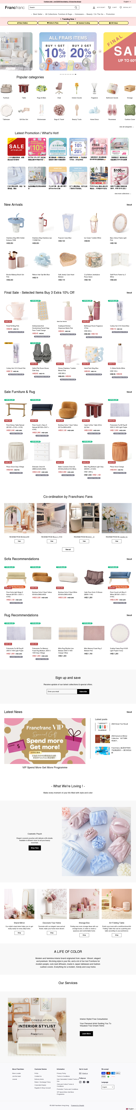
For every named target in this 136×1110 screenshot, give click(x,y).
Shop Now (35, 848)
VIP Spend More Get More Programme (44, 767)
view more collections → (123, 193)
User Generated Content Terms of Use (68, 1080)
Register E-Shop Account (43, 1088)
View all (129, 205)
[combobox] (54, 7)
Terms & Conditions (63, 1076)
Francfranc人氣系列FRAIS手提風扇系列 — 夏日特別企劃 (121, 750)
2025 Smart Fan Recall (119, 724)
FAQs (36, 1073)
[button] (131, 1109)
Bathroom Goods (112, 98)
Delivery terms (39, 1079)
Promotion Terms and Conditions (67, 1089)
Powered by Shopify (77, 1105)
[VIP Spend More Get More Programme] (45, 741)
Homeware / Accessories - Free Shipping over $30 (62, 1)
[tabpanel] (68, 51)
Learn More (86, 1034)
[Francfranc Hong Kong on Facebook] (84, 1082)
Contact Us (38, 1076)
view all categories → (126, 127)
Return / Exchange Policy (43, 1082)
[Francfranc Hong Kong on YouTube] (88, 1082)
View (19, 541)
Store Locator (16, 1073)
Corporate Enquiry (40, 1085)
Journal (14, 1079)
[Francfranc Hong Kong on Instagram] (80, 1082)
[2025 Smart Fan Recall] (102, 727)
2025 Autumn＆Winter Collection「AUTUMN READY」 (119, 738)
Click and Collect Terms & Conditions (65, 1085)
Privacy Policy (61, 1073)
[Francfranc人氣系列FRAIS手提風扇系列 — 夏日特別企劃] (102, 751)
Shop (19, 933)
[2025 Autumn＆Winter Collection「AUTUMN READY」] (102, 739)
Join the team (16, 1076)
